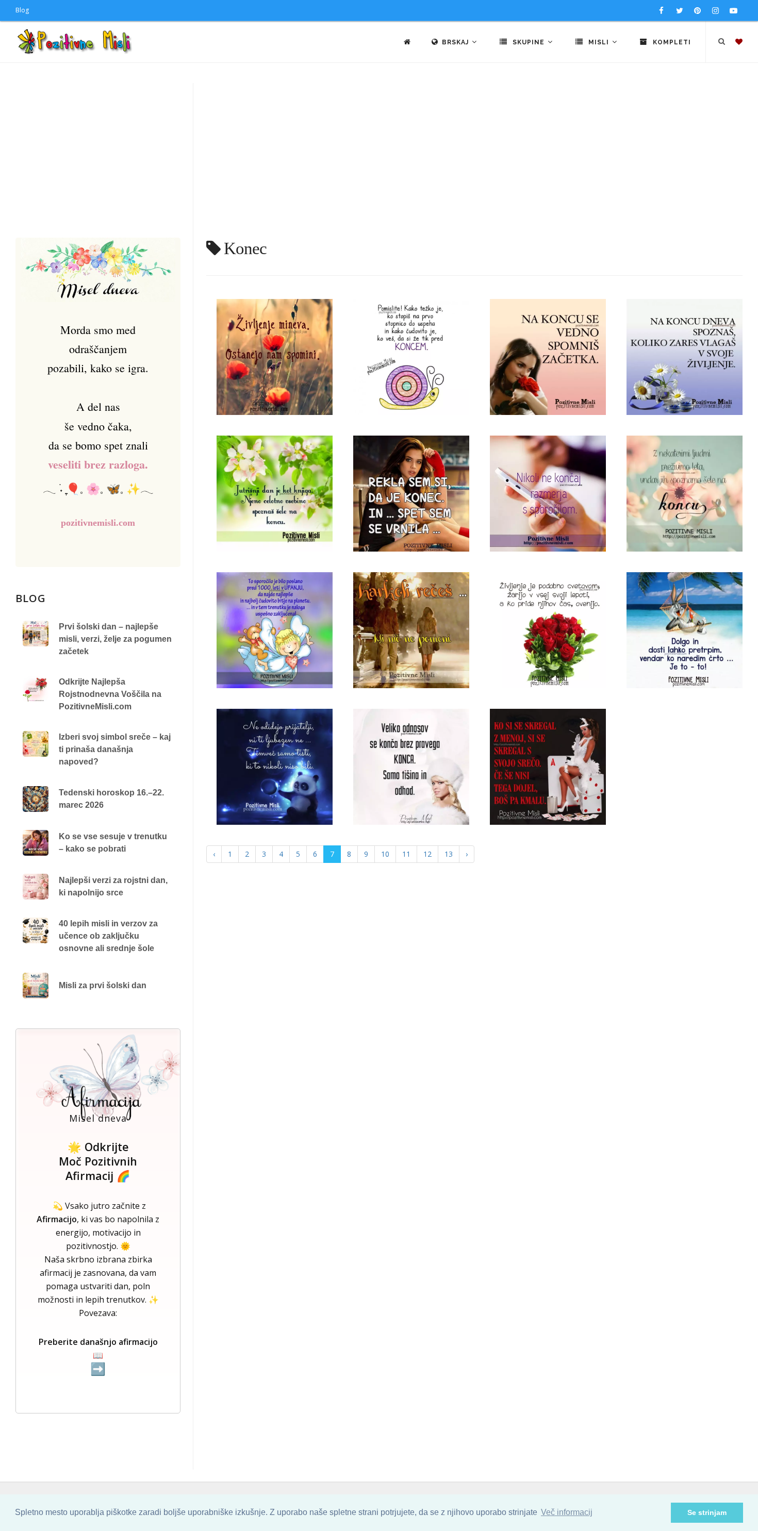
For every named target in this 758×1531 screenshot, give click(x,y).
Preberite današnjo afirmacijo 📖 (98, 1356)
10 (385, 854)
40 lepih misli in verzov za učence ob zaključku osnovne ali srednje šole (108, 936)
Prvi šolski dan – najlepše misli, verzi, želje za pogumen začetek (115, 639)
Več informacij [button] (566, 1512)
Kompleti (671, 42)
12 (427, 854)
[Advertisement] (379, 160)
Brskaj (456, 42)
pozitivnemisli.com (98, 523)
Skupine (528, 42)
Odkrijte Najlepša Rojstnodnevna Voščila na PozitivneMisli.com (110, 694)
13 (448, 854)
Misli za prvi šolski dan (102, 985)
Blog (22, 10)
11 (406, 854)
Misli (598, 42)
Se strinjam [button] (707, 1512)
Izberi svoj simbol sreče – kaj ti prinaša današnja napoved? (115, 749)
